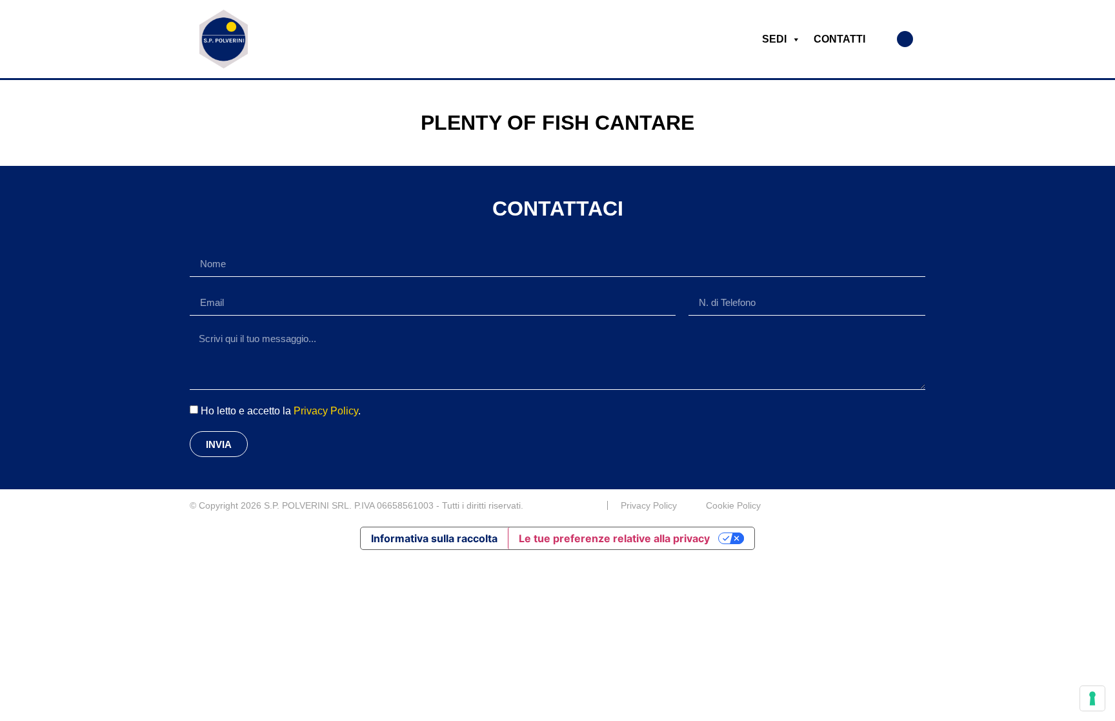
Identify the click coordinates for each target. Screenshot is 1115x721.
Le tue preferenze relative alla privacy (614, 538)
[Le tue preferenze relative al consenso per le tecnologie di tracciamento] (1092, 698)
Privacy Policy (326, 410)
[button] (905, 39)
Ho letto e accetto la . (281, 410)
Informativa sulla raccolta (434, 538)
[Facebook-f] (920, 505)
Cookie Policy (733, 505)
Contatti (839, 39)
